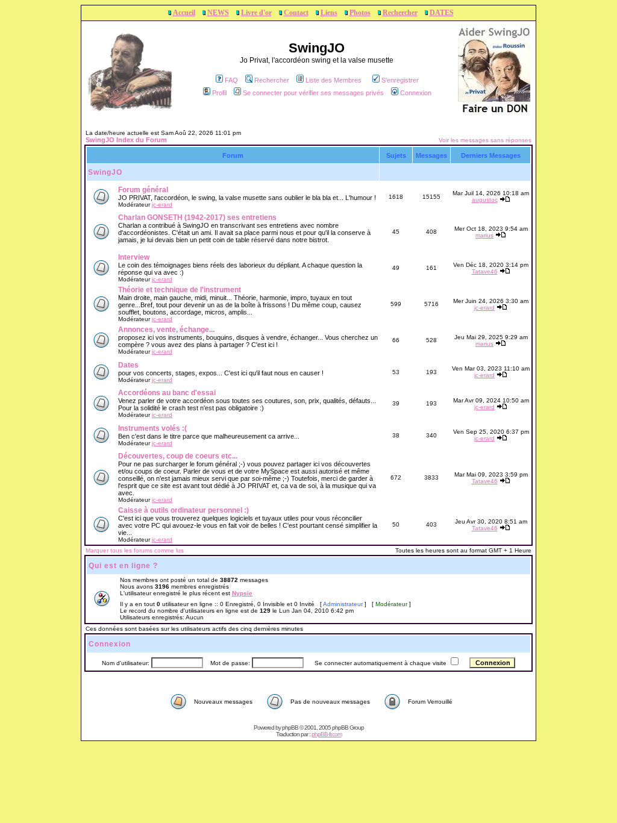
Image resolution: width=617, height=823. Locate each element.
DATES (442, 12)
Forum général (143, 190)
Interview (133, 257)
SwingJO (105, 172)
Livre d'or (256, 12)
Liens (329, 12)
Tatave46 (485, 271)
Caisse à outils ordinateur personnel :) (183, 510)
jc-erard (162, 204)
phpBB (290, 727)
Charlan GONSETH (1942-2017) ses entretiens (197, 217)
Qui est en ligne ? (123, 566)
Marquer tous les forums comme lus (135, 550)
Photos (360, 12)
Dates (128, 365)
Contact (296, 12)
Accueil (184, 12)
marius (484, 235)
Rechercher (400, 12)
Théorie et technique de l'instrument (179, 290)
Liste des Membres (333, 80)
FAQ (231, 80)
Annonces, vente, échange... (166, 329)
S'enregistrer (400, 80)
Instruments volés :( (152, 428)
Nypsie (242, 593)
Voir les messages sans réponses (485, 140)
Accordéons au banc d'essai (167, 393)
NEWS (218, 12)
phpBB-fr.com (327, 734)
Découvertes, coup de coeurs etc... (177, 456)
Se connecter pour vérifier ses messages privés (313, 92)
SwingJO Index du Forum (126, 139)
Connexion (415, 92)
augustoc (485, 199)
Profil (219, 92)
